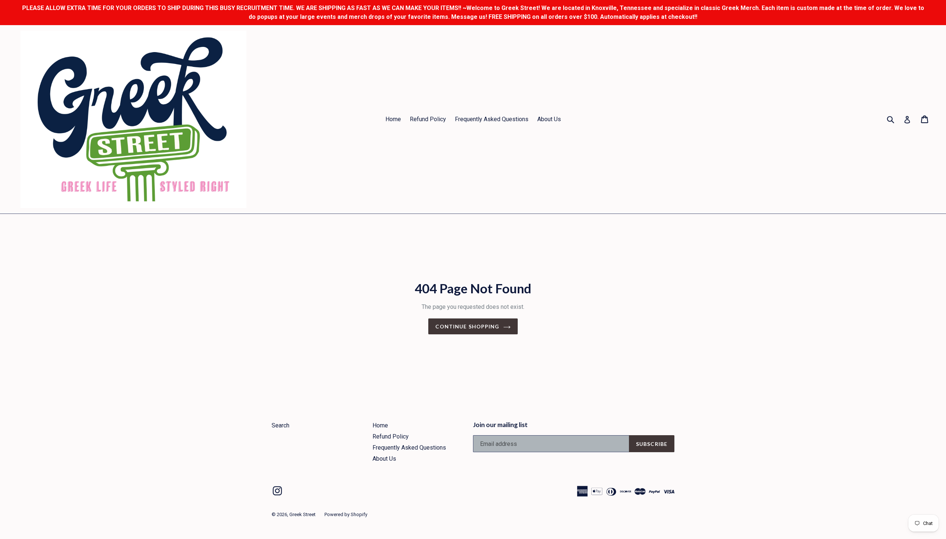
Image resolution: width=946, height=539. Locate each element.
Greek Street (302, 514)
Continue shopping (467, 326)
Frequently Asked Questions (491, 119)
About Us (549, 119)
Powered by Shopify (345, 514)
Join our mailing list (500, 425)
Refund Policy (428, 119)
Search (280, 425)
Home (393, 119)
